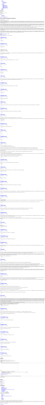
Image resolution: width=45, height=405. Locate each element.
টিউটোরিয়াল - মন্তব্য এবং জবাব (5, 7)
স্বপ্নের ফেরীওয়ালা (1, 318)
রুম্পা (0, 77)
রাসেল (0, 260)
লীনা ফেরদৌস (3, 19)
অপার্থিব (2, 397)
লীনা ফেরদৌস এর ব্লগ (2, 35)
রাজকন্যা (2, 394)
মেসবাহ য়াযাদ (1, 90)
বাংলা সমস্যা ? (4, 4)
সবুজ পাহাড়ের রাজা (1, 237)
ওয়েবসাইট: (1, 361)
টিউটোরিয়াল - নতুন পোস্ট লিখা (5, 6)
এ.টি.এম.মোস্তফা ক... (4, 388)
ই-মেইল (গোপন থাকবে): (2, 360)
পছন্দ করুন (1, 34)
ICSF (3, 3)
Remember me (2, 13)
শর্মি (0, 250)
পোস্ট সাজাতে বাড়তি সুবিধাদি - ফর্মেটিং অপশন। (4, 374)
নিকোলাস (1, 131)
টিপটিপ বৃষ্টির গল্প (2, 399)
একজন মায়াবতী (7, 391)
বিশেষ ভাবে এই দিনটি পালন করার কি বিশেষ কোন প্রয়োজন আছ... (6, 389)
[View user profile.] (3, 37)
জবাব (1, 41)
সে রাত (2, 388)
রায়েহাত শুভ (1, 38)
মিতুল (0, 223)
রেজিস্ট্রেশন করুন (2, 15)
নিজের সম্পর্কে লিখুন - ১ (3, 391)
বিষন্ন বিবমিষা (2, 398)
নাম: (0, 359)
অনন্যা (0, 64)
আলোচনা (11, 35)
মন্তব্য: (1, 370)
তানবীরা (0, 103)
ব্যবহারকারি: (1, 12)
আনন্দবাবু (1, 168)
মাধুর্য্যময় (2, 390)
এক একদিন (2, 386)
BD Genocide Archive (5, 2)
